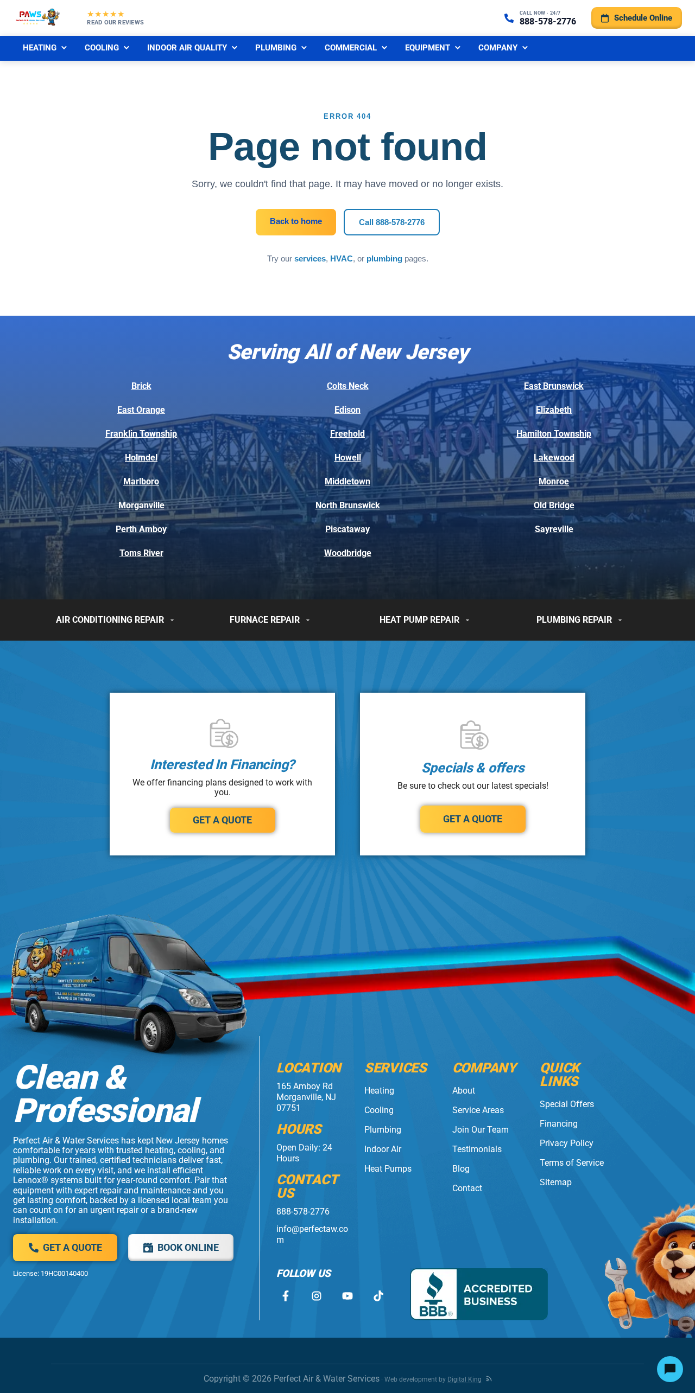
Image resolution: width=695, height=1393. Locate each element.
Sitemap (556, 1182)
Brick (141, 386)
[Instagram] (316, 1296)
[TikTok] (378, 1296)
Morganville (141, 505)
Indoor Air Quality (187, 48)
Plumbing (275, 48)
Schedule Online (643, 18)
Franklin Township (141, 434)
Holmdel (141, 457)
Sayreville (554, 529)
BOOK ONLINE (188, 1247)
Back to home (296, 221)
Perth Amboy (141, 529)
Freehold (347, 434)
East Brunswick (554, 386)
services (310, 258)
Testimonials (477, 1149)
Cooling (102, 48)
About (463, 1090)
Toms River (141, 553)
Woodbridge (347, 553)
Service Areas (478, 1110)
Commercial (351, 48)
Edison (347, 410)
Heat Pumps (388, 1169)
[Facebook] (285, 1296)
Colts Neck (348, 386)
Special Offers (567, 1104)
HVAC (341, 258)
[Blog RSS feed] (489, 1379)
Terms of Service (572, 1163)
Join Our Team (480, 1129)
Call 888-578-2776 (392, 222)
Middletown (347, 481)
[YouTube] (347, 1296)
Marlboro (141, 481)
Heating (39, 48)
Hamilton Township (553, 434)
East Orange (141, 410)
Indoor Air (382, 1149)
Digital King (464, 1379)
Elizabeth (554, 410)
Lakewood (554, 457)
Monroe (554, 481)
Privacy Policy (566, 1143)
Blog (461, 1169)
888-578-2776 (303, 1211)
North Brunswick (347, 505)
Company (497, 48)
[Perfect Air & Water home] (38, 18)
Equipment (427, 48)
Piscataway (347, 529)
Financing (559, 1124)
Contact (467, 1188)
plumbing (384, 258)
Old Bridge (554, 505)
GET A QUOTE (222, 820)
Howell (347, 457)
